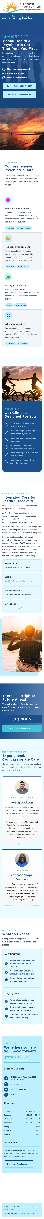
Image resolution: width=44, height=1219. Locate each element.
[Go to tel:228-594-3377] (10, 18)
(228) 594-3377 (17, 1084)
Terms (12, 1209)
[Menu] (39, 17)
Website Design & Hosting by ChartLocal (19, 1213)
